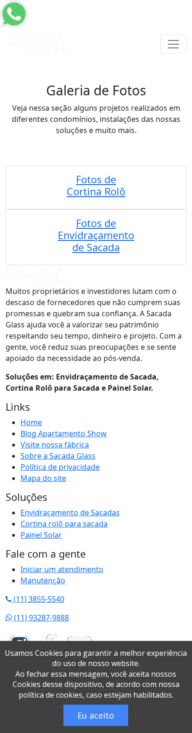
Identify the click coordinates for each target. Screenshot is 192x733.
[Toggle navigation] (173, 44)
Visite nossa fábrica (55, 445)
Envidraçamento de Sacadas (70, 512)
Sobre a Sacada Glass (58, 456)
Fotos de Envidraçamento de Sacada (96, 235)
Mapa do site (43, 478)
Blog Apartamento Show (64, 433)
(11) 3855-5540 (38, 599)
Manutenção (43, 580)
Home (31, 422)
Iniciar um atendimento (62, 569)
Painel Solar (41, 535)
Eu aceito (95, 715)
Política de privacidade (60, 467)
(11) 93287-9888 (40, 618)
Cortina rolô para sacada (64, 524)
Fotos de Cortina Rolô (96, 185)
